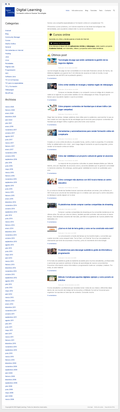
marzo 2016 (9, 172)
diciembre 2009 (10, 363)
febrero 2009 (10, 376)
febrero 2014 (10, 225)
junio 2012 (8, 287)
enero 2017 (9, 149)
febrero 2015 (9, 195)
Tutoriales (93, 10)
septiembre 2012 (11, 278)
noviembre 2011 (10, 310)
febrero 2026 (10, 110)
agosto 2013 (9, 245)
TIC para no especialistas (14, 83)
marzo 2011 (9, 337)
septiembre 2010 (11, 350)
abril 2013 (8, 258)
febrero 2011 (9, 340)
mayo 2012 (9, 291)
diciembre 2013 (10, 232)
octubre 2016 (10, 156)
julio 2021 (8, 123)
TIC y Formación (11, 86)
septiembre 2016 (11, 159)
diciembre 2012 (10, 268)
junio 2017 (8, 140)
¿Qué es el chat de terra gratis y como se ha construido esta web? (86, 228)
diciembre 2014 (10, 202)
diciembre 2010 (10, 343)
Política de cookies (98, 407)
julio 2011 (8, 324)
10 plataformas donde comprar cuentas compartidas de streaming (85, 204)
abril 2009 (8, 373)
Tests (100, 10)
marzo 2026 (9, 107)
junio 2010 (8, 353)
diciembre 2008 (10, 380)
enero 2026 (9, 113)
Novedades (9, 63)
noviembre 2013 (11, 235)
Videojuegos (9, 90)
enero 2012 (9, 304)
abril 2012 (8, 294)
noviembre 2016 (11, 153)
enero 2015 (9, 199)
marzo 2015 (9, 192)
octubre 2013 (10, 238)
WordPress (9, 93)
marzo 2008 (9, 399)
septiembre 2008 (11, 383)
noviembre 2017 (11, 130)
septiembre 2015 (11, 182)
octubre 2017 (10, 133)
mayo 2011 (9, 330)
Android (8, 30)
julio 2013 (8, 248)
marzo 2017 (9, 143)
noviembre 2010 (11, 347)
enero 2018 (9, 126)
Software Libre (10, 76)
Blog (86, 10)
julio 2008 (8, 386)
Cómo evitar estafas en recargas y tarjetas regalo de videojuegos (85, 85)
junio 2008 (9, 389)
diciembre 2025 (10, 117)
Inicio (67, 10)
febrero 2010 (10, 360)
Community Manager (12, 37)
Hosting (8, 53)
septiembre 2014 (11, 212)
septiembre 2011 (11, 317)
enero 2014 (9, 228)
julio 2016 (8, 163)
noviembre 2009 (11, 366)
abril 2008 (8, 396)
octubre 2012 (10, 274)
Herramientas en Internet (14, 50)
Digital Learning (29, 10)
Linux (7, 60)
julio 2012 (8, 284)
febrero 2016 (10, 176)
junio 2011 (8, 327)
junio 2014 (9, 218)
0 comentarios (52, 78)
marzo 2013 (9, 261)
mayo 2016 (9, 169)
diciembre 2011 (10, 307)
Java (7, 57)
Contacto (108, 10)
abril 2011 (8, 334)
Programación (10, 70)
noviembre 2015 (11, 179)
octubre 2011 (9, 314)
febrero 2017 (10, 146)
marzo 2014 (9, 222)
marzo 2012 (9, 297)
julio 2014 (8, 215)
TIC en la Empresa (11, 80)
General (8, 47)
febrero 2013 (9, 264)
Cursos (7, 40)
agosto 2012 (9, 281)
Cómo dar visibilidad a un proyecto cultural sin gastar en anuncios (85, 156)
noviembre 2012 (11, 271)
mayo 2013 (9, 255)
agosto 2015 (9, 186)
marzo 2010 (9, 357)
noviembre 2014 (11, 205)
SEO (6, 73)
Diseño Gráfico (10, 44)
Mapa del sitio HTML (110, 407)
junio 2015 (8, 189)
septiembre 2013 (11, 241)
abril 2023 (8, 120)
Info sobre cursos (77, 10)
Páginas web (9, 67)
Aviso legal (90, 407)
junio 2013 (8, 251)
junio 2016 (8, 166)
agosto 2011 (9, 320)
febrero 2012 (9, 301)
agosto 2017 (9, 136)
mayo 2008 (9, 393)
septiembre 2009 (11, 370)
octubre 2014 (10, 209)
